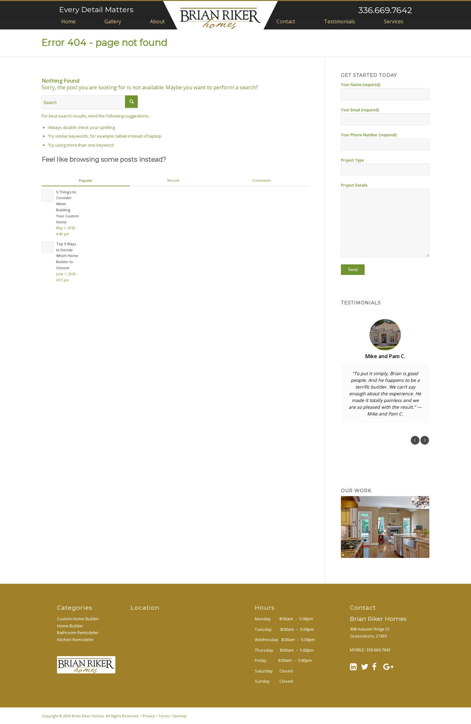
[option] (385, 370)
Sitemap (180, 715)
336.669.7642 (385, 10)
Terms (163, 715)
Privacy (149, 715)
